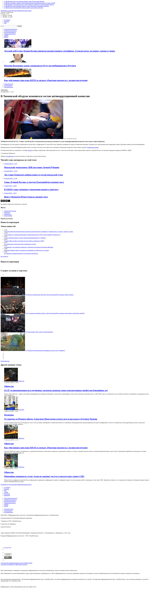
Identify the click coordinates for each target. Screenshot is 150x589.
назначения (7, 214)
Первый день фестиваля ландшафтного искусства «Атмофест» (46, 350)
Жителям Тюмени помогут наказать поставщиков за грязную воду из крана (26, 250)
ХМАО (6, 35)
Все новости (4, 256)
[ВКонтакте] (2, 201)
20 (27, 294)
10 (27, 350)
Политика (21, 409)
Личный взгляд (8, 84)
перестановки (8, 215)
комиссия (7, 212)
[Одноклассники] (4, 201)
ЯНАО (6, 37)
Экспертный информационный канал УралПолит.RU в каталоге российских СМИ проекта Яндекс (16, 563)
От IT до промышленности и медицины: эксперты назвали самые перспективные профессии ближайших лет (56, 390)
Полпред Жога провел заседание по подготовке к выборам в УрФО (24, 241)
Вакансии (7, 495)
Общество (21, 381)
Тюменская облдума (10, 211)
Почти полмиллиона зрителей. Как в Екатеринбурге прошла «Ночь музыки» (51, 294)
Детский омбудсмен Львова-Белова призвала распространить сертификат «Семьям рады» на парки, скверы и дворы (38, 231)
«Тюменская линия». (93, 147)
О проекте (7, 20)
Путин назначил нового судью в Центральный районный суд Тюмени (25, 238)
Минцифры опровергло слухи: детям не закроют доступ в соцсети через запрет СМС (44, 476)
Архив (6, 492)
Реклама (6, 21)
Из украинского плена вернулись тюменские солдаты (20, 244)
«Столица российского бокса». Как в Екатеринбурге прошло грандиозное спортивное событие (56, 313)
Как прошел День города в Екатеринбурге (40, 332)
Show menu (4, 90)
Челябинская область (10, 30)
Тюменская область (10, 34)
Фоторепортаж (8, 87)
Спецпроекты (8, 85)
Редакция (7, 493)
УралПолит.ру (10, 156)
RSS (5, 23)
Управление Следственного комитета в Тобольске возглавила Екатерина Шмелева (28, 247)
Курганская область (10, 32)
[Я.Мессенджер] (7, 201)
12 (27, 332)
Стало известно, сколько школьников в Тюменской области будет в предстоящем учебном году (32, 234)
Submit (19, 26)
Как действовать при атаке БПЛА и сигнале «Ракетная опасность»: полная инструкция (46, 448)
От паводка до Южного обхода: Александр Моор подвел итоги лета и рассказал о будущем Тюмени (50, 419)
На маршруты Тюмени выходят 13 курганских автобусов (21, 253)
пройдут (30, 150)
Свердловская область (10, 29)
